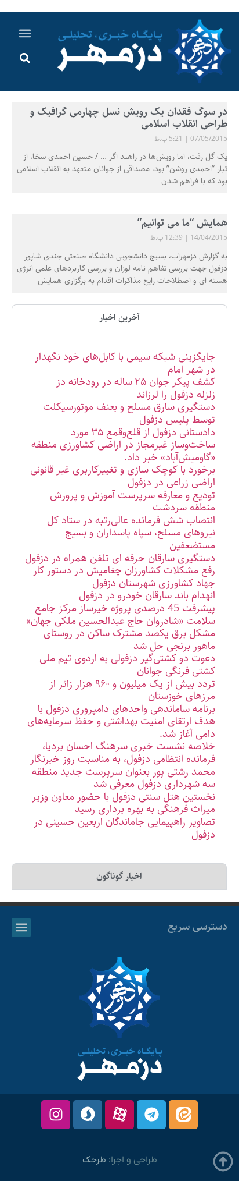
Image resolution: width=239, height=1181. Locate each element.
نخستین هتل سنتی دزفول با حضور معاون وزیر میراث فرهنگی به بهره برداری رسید (123, 803)
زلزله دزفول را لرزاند (175, 394)
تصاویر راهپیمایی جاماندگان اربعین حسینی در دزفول (124, 828)
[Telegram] (151, 1114)
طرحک (94, 1160)
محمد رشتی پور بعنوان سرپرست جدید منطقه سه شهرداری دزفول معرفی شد (123, 778)
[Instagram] (55, 1114)
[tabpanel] (119, 596)
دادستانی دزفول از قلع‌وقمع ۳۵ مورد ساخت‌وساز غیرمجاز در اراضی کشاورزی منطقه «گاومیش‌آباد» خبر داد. (123, 445)
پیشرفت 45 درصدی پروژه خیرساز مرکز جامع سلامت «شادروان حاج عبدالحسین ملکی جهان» (120, 614)
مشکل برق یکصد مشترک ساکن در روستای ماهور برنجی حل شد (129, 639)
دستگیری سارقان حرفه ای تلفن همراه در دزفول (120, 558)
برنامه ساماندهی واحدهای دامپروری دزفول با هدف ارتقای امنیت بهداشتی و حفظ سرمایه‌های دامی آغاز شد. (121, 721)
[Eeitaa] (183, 1114)
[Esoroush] (87, 1114)
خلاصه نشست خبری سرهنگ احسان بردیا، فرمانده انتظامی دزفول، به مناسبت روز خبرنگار (122, 752)
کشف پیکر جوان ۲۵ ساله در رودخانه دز (135, 382)
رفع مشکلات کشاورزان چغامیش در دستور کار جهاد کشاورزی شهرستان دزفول (124, 576)
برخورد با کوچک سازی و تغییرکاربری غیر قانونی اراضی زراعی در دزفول (122, 476)
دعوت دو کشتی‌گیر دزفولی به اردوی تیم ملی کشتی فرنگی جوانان (127, 664)
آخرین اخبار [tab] (119, 317)
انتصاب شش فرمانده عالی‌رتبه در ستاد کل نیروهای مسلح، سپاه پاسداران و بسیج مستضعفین (131, 533)
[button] (25, 32)
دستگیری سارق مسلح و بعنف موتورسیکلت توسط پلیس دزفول (129, 413)
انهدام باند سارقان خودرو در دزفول (147, 595)
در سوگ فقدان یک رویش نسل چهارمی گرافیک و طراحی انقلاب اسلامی (128, 118)
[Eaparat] (119, 1114)
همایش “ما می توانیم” (182, 223)
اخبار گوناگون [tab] (119, 876)
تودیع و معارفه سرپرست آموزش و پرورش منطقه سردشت (132, 501)
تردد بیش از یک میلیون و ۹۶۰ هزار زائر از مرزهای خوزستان (132, 690)
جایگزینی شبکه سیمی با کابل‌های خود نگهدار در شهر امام (125, 363)
